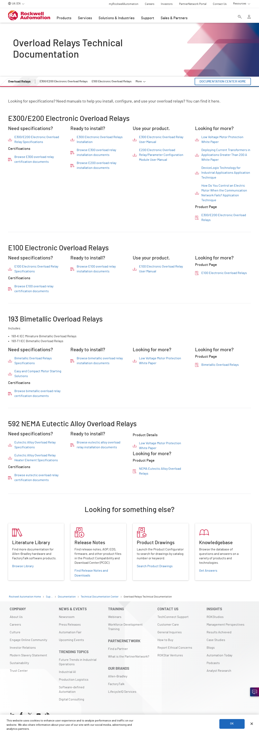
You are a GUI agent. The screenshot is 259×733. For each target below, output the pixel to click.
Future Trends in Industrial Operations (78, 662)
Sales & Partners (174, 18)
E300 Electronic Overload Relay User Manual (161, 139)
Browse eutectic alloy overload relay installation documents (98, 445)
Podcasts (213, 663)
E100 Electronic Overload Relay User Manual (161, 269)
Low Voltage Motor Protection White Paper (222, 139)
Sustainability (19, 663)
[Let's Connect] (254, 692)
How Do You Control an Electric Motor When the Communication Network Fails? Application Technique (224, 193)
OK (232, 723)
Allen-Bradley (117, 676)
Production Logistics (73, 679)
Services (85, 18)
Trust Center (19, 670)
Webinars (114, 617)
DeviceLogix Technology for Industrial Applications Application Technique (225, 172)
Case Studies (216, 640)
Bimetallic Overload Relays (220, 364)
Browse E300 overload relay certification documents (34, 159)
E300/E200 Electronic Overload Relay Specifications (36, 139)
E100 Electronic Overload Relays (224, 273)
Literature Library (20, 525)
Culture (15, 632)
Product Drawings (145, 525)
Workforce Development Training (125, 627)
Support (147, 18)
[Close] (252, 724)
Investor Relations (23, 647)
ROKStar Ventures (170, 655)
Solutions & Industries (117, 18)
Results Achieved (219, 632)
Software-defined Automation (71, 689)
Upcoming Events (71, 640)
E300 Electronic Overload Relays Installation (100, 139)
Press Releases (70, 624)
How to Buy (165, 640)
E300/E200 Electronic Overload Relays (223, 218)
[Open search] (240, 17)
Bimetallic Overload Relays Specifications (33, 361)
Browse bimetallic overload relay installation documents (100, 361)
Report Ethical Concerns (174, 647)
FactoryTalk (116, 684)
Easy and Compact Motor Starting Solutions (37, 374)
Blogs (211, 647)
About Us (16, 617)
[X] (29, 714)
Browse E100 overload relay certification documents (33, 289)
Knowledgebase (206, 525)
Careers (15, 624)
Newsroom (66, 617)
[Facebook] (21, 714)
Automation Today (219, 655)
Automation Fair (70, 632)
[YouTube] (38, 714)
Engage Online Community (28, 640)
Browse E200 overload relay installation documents (96, 165)
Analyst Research (219, 670)
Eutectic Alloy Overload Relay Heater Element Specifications (36, 458)
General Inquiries (169, 632)
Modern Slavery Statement (28, 655)
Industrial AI (67, 672)
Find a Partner (118, 648)
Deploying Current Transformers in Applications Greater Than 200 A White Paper (225, 154)
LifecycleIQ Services (122, 691)
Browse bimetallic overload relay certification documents (37, 393)
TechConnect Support (173, 617)
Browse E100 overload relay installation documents (96, 269)
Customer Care (168, 624)
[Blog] (47, 714)
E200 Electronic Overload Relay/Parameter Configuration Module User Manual (161, 154)
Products (64, 18)
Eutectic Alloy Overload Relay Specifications (35, 445)
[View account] (249, 17)
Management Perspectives (225, 624)
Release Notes (80, 525)
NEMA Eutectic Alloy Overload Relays (160, 471)
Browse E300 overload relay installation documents (96, 152)
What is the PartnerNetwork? (128, 656)
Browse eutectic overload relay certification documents (36, 478)
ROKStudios (215, 617)
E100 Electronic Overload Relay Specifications (36, 269)
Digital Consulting (71, 699)
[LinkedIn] (13, 714)
